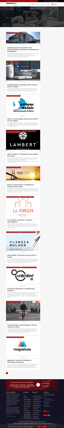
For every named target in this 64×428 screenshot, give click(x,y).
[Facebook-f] (44, 415)
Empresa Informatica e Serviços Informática (15, 337)
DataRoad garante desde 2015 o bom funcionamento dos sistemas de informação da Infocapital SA (23, 49)
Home (29, 4)
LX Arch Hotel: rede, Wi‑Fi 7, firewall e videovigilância (19, 221)
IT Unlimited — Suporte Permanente (13, 167)
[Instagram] (8, 1)
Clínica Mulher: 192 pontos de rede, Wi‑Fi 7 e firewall (22, 256)
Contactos (48, 4)
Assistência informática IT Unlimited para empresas (21, 289)
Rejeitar (44, 426)
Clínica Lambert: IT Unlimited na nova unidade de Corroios (22, 155)
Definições (50, 426)
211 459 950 (45, 383)
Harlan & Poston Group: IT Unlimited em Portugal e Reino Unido (20, 185)
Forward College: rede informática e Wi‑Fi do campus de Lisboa (22, 326)
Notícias (42, 4)
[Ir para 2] (24, 373)
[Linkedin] (49, 415)
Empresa (33, 4)
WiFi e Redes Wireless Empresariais (13, 61)
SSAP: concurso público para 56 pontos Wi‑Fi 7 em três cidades (23, 120)
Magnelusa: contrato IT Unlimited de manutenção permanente (19, 361)
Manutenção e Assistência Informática (29, 267)
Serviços (38, 4)
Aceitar (39, 426)
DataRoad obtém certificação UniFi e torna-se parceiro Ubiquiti (22, 85)
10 (21, 373)
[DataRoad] (12, 4)
